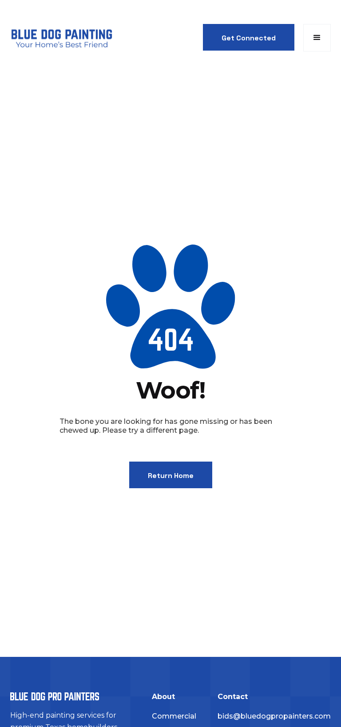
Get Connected (249, 38)
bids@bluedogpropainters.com (274, 716)
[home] (61, 37)
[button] (317, 37)
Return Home (171, 475)
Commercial (174, 716)
